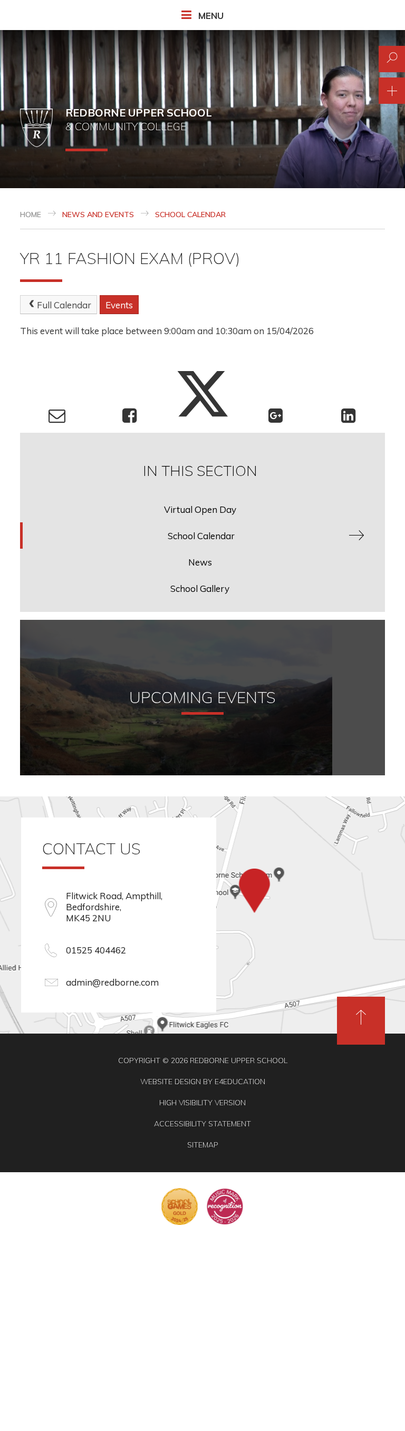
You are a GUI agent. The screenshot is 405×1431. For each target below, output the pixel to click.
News (200, 562)
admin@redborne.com (112, 982)
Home (30, 214)
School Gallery (199, 588)
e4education (240, 1081)
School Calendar (190, 214)
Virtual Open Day (200, 509)
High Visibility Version (202, 1102)
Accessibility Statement (202, 1123)
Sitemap (202, 1145)
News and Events (98, 214)
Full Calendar (64, 304)
